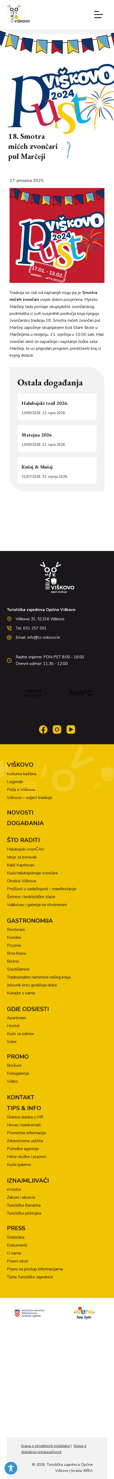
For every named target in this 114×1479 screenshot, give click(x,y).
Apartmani (16, 1018)
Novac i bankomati (24, 1125)
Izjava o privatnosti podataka (45, 1445)
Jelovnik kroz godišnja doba (32, 985)
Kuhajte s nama (21, 993)
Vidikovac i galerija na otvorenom (37, 905)
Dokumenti (17, 1245)
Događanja (25, 823)
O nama (14, 1253)
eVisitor (14, 1189)
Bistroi (13, 961)
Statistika (15, 1237)
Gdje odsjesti (28, 1009)
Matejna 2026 (36, 434)
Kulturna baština (21, 774)
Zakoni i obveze (21, 1197)
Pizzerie (14, 945)
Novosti (20, 813)
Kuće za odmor (20, 1034)
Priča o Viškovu (21, 790)
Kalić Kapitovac (20, 865)
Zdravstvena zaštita (25, 1141)
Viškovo (20, 765)
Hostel (13, 1026)
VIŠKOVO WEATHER (57, 693)
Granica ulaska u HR (25, 1117)
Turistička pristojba (24, 1213)
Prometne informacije (26, 1133)
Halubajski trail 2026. (44, 403)
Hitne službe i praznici (26, 1157)
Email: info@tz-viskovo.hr (38, 637)
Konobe (14, 937)
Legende (15, 782)
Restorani (16, 930)
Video (12, 1081)
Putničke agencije (23, 1149)
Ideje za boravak (22, 857)
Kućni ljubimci (19, 1165)
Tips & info (24, 1108)
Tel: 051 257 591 (31, 628)
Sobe (12, 1042)
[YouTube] (71, 729)
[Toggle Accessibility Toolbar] (11, 1468)
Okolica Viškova (21, 881)
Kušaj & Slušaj (36, 466)
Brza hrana (16, 953)
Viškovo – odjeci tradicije (29, 798)
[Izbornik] (98, 14)
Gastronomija (30, 921)
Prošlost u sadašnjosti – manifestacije (41, 889)
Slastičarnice (18, 969)
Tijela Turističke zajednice (30, 1277)
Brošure (14, 1065)
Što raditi (23, 840)
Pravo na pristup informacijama (35, 1269)
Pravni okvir (17, 1261)
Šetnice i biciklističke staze (31, 897)
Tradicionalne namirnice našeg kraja (39, 977)
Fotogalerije (18, 1073)
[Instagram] (57, 729)
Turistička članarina (24, 1205)
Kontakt (20, 1097)
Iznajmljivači (28, 1181)
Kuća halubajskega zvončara (32, 873)
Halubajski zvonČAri (25, 849)
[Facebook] (43, 729)
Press (16, 1228)
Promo (18, 1057)
